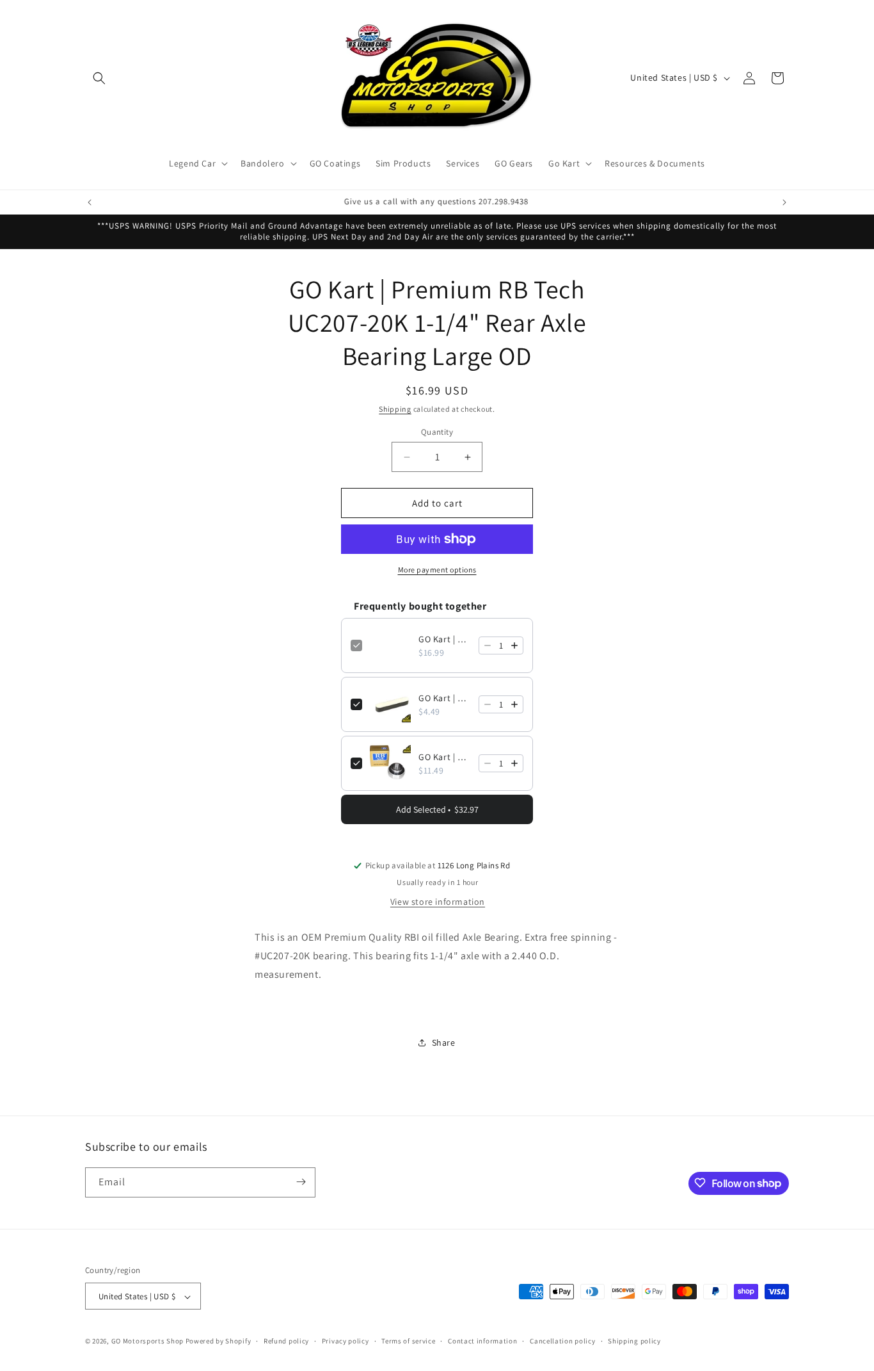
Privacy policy (345, 1340)
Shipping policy (634, 1340)
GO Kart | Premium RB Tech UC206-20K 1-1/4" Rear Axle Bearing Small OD (444, 757)
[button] (99, 78)
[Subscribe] (301, 1182)
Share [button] (444, 1042)
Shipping (395, 409)
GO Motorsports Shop (147, 1341)
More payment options (437, 569)
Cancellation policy (562, 1340)
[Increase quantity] (514, 645)
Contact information (482, 1340)
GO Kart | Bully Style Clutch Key (444, 698)
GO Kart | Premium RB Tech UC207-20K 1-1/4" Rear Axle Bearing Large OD (444, 639)
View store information (437, 901)
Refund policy (286, 1340)
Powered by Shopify (218, 1341)
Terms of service (408, 1340)
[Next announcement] (784, 202)
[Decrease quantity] (487, 645)
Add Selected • (437, 809)
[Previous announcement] (89, 202)
